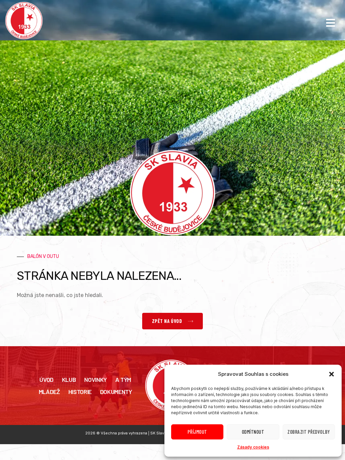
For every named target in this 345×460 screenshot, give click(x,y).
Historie (80, 391)
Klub (69, 379)
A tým (123, 379)
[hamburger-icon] (330, 23)
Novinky (95, 379)
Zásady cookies (253, 447)
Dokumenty (116, 391)
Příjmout (197, 432)
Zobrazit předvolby (308, 432)
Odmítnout (253, 432)
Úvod (46, 379)
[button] (331, 374)
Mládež (49, 391)
